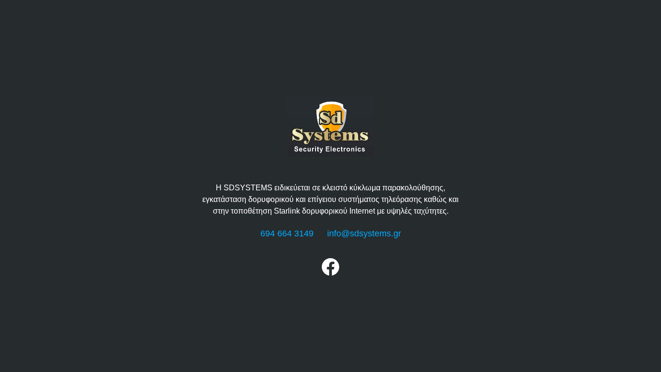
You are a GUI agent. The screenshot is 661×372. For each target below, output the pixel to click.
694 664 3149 (287, 233)
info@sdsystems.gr (364, 233)
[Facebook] (330, 273)
